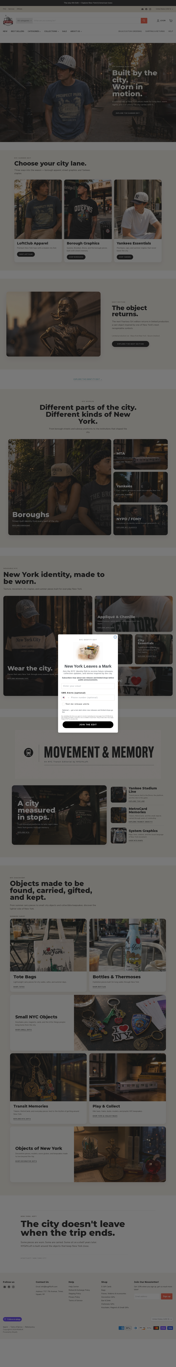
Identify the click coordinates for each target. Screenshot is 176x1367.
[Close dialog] (115, 637)
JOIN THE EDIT (88, 725)
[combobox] (66, 697)
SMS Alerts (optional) (73, 693)
